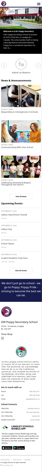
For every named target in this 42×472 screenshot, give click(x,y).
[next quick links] (38, 65)
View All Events (21, 270)
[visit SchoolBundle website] (20, 465)
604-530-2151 (34, 391)
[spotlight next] (37, 19)
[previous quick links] (3, 65)
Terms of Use (17, 460)
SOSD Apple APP (7, 448)
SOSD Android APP (19, 448)
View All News (21, 196)
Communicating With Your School (17, 147)
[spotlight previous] (4, 19)
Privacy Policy (5, 460)
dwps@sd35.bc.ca (33, 399)
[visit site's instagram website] (2, 338)
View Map (6, 334)
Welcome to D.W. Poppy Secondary (18, 31)
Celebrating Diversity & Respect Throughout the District (16, 183)
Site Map (27, 460)
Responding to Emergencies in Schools (19, 112)
